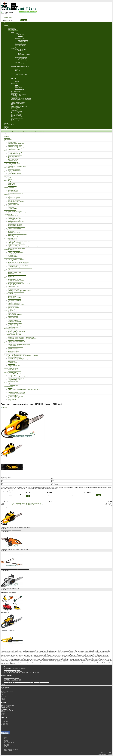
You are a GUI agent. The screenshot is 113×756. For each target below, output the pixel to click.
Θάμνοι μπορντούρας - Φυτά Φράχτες (16, 143)
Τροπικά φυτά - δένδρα (13, 159)
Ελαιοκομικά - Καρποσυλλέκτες (14, 357)
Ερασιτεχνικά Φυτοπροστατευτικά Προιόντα (17, 234)
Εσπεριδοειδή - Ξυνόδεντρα (14, 156)
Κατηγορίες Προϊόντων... (15, 131)
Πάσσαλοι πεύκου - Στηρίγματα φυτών (16, 378)
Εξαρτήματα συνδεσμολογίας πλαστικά (16, 221)
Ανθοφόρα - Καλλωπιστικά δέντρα (15, 152)
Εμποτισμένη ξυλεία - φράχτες (10, 372)
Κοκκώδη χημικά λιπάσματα (14, 251)
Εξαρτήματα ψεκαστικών (13, 316)
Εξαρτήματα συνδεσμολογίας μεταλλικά (16, 227)
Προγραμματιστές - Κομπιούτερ (14, 218)
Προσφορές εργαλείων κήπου (14, 365)
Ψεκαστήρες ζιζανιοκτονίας (13, 324)
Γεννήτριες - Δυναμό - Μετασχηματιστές (16, 331)
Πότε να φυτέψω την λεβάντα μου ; (11, 678)
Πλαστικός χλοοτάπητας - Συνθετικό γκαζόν (17, 212)
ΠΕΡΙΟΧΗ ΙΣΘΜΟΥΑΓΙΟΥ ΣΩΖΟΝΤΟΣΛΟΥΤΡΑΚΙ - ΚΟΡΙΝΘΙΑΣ (7, 709)
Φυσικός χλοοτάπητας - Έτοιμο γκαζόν (16, 211)
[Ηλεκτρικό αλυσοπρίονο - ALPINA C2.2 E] (12, 587)
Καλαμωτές (10, 388)
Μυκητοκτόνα (11, 231)
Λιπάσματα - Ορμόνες (9, 249)
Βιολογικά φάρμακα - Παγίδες (10, 238)
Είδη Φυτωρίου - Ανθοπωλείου (10, 277)
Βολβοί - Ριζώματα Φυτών (9, 205)
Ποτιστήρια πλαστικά (12, 362)
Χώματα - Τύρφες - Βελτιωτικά (11, 368)
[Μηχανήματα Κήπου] (12, 610)
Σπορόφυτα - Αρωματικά (9, 187)
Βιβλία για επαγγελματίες (13, 385)
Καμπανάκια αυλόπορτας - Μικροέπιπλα (16, 392)
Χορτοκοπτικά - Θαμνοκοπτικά (14, 299)
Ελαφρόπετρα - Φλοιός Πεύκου (14, 398)
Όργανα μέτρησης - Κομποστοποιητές (16, 358)
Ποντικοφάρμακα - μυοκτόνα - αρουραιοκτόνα (17, 263)
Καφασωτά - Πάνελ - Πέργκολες (15, 374)
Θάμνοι (5, 140)
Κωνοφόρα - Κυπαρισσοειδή (14, 153)
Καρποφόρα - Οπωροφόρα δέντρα (15, 155)
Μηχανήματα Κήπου (26, 131)
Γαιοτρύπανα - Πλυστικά (13, 306)
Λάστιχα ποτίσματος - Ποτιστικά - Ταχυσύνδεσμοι (18, 359)
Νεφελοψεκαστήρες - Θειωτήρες (15, 314)
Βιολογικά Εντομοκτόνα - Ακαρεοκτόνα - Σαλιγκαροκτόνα (20, 241)
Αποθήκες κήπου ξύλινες (13, 381)
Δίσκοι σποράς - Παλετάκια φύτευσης (16, 280)
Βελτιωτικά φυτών (12, 255)
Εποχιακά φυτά (11, 164)
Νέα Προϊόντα (7, 138)
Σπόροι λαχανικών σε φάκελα (14, 197)
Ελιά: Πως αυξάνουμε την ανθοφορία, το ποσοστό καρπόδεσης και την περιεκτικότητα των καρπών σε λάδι (26, 682)
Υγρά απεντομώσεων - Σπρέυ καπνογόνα (16, 259)
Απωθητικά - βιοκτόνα (12, 266)
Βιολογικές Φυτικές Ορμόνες (14, 245)
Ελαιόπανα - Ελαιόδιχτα (13, 335)
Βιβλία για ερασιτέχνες (12, 383)
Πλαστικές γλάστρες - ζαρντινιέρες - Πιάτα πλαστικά (19, 344)
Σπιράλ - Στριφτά (11, 184)
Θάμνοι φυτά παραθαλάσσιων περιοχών (16, 147)
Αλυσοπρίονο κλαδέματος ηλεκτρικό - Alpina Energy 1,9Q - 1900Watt (16, 527)
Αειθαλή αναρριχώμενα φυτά (14, 169)
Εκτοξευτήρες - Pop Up (13, 215)
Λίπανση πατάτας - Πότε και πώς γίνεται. (13, 679)
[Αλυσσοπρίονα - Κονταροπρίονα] (12, 629)
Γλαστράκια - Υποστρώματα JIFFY (15, 282)
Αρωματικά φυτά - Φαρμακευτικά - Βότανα (17, 166)
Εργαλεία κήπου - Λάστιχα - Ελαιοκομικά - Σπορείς (15, 354)
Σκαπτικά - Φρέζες (12, 296)
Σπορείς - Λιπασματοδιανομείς (14, 366)
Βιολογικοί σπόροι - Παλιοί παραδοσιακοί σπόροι (18, 198)
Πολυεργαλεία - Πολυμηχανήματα (15, 300)
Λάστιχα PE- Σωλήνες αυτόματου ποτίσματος (17, 220)
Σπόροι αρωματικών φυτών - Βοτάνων (16, 201)
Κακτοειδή (6, 176)
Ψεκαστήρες (6, 318)
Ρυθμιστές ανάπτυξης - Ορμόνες (14, 253)
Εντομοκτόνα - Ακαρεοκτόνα (14, 232)
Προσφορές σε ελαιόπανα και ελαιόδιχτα (16, 341)
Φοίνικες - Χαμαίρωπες (9, 172)
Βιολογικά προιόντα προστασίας (14, 242)
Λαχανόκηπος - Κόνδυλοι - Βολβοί (15, 193)
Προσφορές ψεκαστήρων (13, 327)
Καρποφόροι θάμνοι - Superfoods (15, 145)
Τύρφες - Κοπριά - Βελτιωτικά (14, 371)
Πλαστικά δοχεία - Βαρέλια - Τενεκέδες (16, 292)
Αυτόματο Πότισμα (8, 214)
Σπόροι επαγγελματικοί (12, 203)
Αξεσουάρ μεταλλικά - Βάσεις (14, 379)
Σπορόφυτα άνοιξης (12, 188)
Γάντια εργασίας (11, 276)
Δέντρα (5, 150)
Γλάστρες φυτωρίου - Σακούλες (14, 279)
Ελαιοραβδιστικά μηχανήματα (14, 330)
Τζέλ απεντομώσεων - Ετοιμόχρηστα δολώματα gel (18, 262)
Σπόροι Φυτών (7, 194)
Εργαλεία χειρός (11, 361)
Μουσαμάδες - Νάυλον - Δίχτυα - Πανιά (12, 334)
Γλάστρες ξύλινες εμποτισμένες (14, 348)
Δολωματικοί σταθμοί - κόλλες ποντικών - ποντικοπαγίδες (20, 268)
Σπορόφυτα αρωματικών (13, 191)
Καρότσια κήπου (11, 364)
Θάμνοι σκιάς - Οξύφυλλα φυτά (14, 146)
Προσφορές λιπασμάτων (13, 256)
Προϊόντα (7, 131)
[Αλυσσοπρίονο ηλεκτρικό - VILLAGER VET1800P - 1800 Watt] (12, 548)
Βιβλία (5, 382)
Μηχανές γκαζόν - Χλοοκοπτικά (14, 297)
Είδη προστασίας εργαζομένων (10, 270)
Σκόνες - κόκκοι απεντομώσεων (14, 261)
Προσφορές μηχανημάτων (13, 309)
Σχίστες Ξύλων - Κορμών (13, 307)
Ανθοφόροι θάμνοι (12, 142)
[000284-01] (12, 457)
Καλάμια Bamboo (11, 390)
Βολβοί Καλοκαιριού (12, 208)
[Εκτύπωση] (4, 407)
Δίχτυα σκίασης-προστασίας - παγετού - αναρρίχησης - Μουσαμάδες (22, 338)
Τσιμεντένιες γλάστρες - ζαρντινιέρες (15, 347)
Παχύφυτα (10, 179)
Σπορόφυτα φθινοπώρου (13, 190)
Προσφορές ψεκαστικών (13, 317)
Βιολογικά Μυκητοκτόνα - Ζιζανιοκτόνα (16, 244)
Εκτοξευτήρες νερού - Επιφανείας (15, 224)
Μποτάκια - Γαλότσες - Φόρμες (14, 272)
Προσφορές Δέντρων (12, 160)
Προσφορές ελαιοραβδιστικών (14, 333)
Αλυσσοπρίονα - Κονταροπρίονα (38, 131)
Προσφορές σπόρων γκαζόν (13, 204)
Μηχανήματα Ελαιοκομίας (9, 328)
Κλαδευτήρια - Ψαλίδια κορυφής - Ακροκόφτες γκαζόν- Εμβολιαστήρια (23, 355)
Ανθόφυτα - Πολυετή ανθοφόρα (14, 163)
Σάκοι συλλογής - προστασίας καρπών (16, 340)
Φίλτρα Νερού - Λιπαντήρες (14, 222)
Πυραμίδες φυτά (11, 183)
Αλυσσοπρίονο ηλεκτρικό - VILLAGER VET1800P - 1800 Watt (14, 549)
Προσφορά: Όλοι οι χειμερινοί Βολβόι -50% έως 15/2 (15, 668)
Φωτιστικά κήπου (11, 400)
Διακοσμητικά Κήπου (8, 386)
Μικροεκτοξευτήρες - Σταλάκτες (15, 225)
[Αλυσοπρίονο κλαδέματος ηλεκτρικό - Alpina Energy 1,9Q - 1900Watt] (12, 526)
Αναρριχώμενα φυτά (8, 167)
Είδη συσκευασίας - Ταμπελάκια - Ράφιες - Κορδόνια (19, 283)
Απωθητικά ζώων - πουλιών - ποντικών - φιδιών (18, 265)
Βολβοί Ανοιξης (11, 207)
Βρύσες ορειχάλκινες (12, 399)
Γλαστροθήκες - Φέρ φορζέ (13, 351)
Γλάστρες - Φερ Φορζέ (9, 342)
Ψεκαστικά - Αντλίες (8, 310)
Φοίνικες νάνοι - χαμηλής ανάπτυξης (15, 174)
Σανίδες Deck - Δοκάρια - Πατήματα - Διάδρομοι (18, 376)
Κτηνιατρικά (10, 269)
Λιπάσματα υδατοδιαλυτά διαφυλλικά (16, 252)
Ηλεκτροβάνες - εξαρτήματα (14, 217)
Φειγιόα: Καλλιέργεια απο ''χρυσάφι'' (12, 670)
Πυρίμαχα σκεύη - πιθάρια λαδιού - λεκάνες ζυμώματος (19, 290)
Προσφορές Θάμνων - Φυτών (14, 149)
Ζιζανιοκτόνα (10, 235)
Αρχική (2, 131)
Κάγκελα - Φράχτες (12, 375)
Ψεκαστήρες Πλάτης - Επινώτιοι (14, 321)
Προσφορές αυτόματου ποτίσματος (15, 228)
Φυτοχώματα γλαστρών (13, 369)
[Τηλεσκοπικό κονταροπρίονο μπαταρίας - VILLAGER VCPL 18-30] (12, 567)
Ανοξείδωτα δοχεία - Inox (13, 289)
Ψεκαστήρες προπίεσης (13, 320)
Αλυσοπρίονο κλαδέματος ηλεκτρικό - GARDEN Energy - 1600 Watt (26, 503)
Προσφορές (6, 136)
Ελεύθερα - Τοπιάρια (12, 186)
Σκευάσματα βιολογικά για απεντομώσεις (16, 248)
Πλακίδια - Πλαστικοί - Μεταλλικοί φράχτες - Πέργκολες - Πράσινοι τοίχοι (24, 389)
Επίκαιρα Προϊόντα (8, 139)
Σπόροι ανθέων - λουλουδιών (14, 200)
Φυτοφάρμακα (7, 229)
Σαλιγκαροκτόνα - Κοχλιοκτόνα (14, 236)
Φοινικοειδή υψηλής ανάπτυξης (14, 173)
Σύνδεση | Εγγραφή (8, 17)
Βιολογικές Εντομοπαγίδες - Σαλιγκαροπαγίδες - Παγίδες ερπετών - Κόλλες (24, 246)
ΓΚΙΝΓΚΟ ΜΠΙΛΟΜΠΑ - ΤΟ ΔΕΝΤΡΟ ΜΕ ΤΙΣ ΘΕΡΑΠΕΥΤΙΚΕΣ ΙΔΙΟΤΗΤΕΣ (22, 672)
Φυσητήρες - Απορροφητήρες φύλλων (16, 304)
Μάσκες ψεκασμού (12, 273)
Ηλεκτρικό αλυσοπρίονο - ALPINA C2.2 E (10, 588)
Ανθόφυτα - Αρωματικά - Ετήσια (11, 162)
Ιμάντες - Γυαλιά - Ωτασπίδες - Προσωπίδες (17, 275)
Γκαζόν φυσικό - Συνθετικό (10, 210)
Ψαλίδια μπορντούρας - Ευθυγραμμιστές (16, 301)
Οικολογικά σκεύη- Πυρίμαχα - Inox (12, 287)
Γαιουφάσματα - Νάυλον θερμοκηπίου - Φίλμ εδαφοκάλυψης (21, 337)
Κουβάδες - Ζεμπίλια (12, 285)
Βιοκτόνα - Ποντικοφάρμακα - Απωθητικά (13, 258)
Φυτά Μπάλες (11, 181)
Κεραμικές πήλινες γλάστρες (14, 345)
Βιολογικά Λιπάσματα (12, 239)
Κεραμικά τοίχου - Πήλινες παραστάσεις (16, 393)
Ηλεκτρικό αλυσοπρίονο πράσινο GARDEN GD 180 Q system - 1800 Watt (28, 505)
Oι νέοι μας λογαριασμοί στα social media (13, 671)
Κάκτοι (9, 177)
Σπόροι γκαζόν (11, 196)
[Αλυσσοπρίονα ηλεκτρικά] (12, 647)
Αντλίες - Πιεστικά (12, 313)
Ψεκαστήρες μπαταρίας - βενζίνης (15, 323)
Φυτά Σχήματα (7, 180)
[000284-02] (12, 474)
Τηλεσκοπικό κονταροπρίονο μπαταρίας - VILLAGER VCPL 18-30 (15, 569)
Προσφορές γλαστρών (12, 352)
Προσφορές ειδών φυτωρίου (14, 286)
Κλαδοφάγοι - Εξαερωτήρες (14, 303)
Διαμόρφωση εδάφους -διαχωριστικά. (16, 396)
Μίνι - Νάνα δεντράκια (12, 157)
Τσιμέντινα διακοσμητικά (13, 395)
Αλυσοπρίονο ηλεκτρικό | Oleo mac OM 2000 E (11, 530)
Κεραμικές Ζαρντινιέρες (13, 349)
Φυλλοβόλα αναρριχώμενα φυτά (14, 170)
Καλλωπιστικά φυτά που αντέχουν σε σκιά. (13, 680)
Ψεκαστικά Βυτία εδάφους (13, 311)
